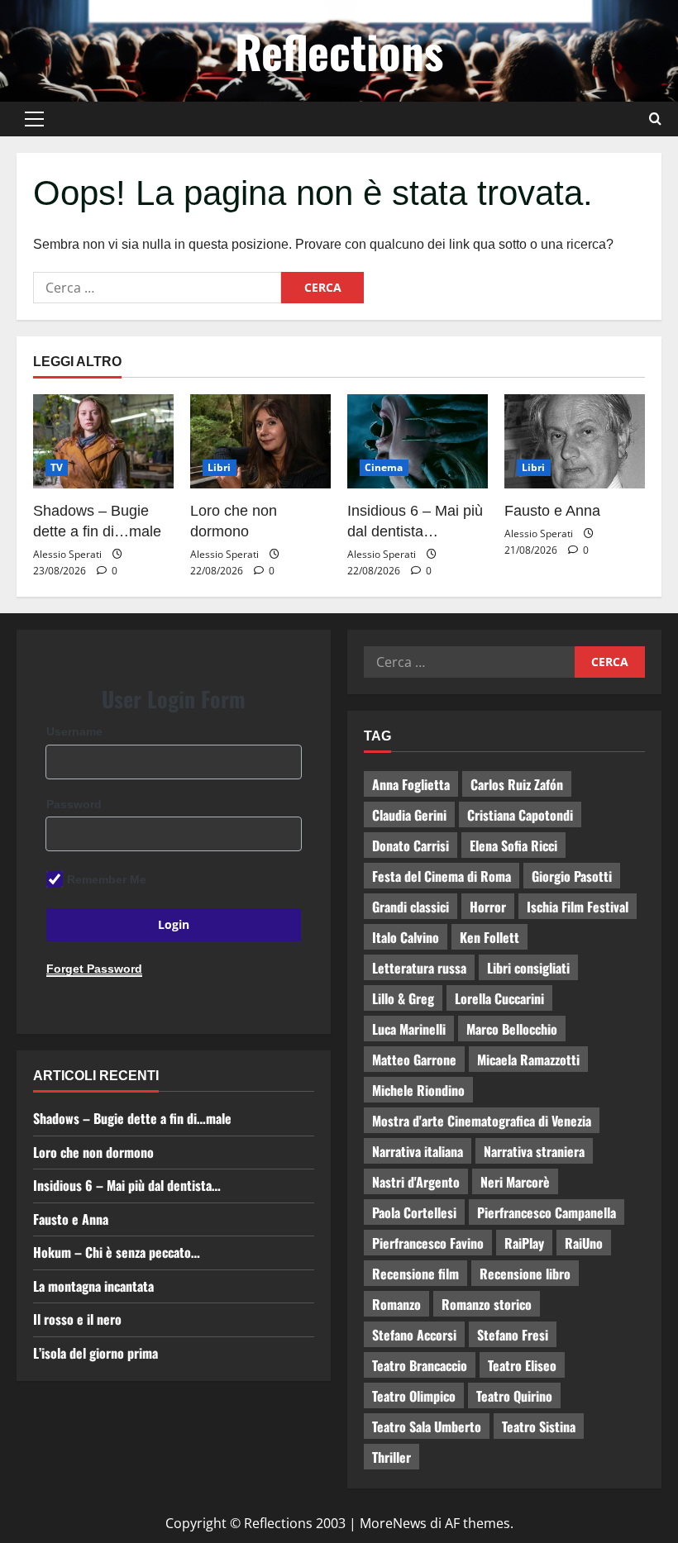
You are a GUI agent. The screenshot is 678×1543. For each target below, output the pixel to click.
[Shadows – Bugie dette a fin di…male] (103, 441)
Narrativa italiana (417, 1151)
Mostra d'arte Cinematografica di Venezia (481, 1121)
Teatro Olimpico (414, 1396)
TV (56, 467)
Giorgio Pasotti (572, 876)
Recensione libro (525, 1273)
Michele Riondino (418, 1090)
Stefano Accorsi (414, 1335)
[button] (34, 119)
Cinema (384, 467)
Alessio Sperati (67, 554)
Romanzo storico (487, 1304)
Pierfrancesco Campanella (546, 1212)
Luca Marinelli (409, 1029)
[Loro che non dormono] (260, 441)
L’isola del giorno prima (95, 1353)
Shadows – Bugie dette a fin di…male (132, 1118)
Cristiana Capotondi (520, 815)
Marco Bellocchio (511, 1029)
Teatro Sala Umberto (426, 1426)
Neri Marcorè (515, 1182)
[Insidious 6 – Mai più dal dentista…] (417, 441)
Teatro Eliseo (522, 1365)
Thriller (391, 1457)
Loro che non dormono (93, 1152)
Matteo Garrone (414, 1059)
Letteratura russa (419, 968)
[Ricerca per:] (157, 287)
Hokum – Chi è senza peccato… (116, 1252)
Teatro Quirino (514, 1396)
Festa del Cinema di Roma (441, 876)
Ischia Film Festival (577, 907)
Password (74, 804)
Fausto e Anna (552, 510)
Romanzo (396, 1304)
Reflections (339, 50)
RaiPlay (524, 1243)
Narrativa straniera (534, 1151)
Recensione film (415, 1273)
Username (74, 731)
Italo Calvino (405, 937)
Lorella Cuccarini (499, 998)
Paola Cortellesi (414, 1212)
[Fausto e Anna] (574, 441)
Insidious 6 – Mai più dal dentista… (127, 1185)
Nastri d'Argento (416, 1182)
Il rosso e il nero (77, 1319)
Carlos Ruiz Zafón (516, 784)
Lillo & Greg (403, 998)
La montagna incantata (93, 1286)
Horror (488, 907)
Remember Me (106, 879)
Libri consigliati (528, 968)
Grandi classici (410, 907)
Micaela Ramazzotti (528, 1059)
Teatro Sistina (538, 1426)
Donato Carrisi (410, 845)
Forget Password (94, 968)
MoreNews (393, 1523)
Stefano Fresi (512, 1335)
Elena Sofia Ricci (513, 845)
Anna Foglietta (411, 784)
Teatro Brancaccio (419, 1365)
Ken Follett (489, 937)
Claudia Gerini (409, 815)
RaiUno (584, 1243)
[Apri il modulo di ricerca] (655, 119)
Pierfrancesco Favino (428, 1243)
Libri (220, 467)
